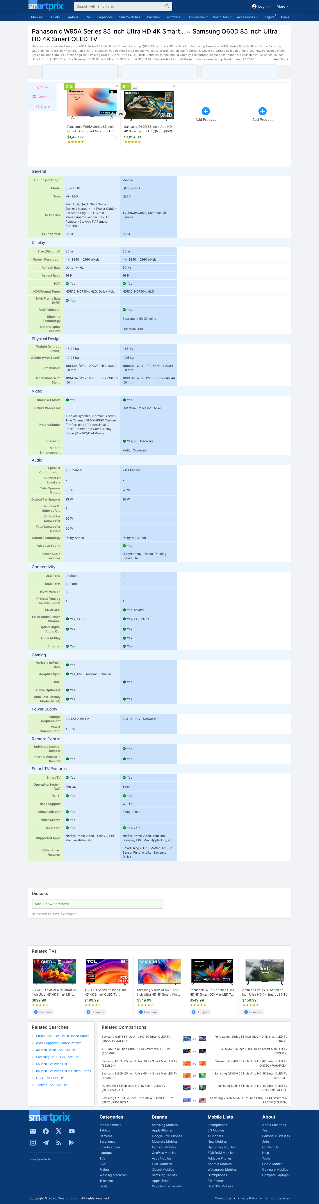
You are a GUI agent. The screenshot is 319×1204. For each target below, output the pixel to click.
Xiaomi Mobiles (163, 1169)
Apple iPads (160, 1181)
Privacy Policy (247, 1198)
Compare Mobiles (275, 1169)
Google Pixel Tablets (167, 1186)
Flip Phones (216, 1181)
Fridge (104, 1169)
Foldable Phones (220, 1158)
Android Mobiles (220, 1164)
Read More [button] (280, 59)
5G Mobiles (216, 1130)
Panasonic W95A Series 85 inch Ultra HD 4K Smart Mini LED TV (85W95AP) (90, 129)
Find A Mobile (272, 1164)
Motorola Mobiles (165, 1141)
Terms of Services (277, 1198)
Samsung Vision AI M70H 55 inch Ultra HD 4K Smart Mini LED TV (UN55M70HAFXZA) (158, 992)
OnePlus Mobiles (164, 1152)
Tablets (54, 17)
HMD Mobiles (162, 1164)
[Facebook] (45, 1131)
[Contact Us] (32, 1131)
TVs (88, 17)
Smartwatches (129, 17)
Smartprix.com (68, 1198)
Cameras (153, 17)
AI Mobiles (215, 1136)
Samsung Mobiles (165, 1125)
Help (265, 1152)
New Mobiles (217, 1141)
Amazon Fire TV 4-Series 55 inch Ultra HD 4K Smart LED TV (265, 992)
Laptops (72, 17)
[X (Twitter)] (58, 1131)
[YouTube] (71, 1131)
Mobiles (37, 17)
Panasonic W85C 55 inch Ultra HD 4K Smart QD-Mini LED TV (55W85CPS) (212, 992)
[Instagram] (32, 1142)
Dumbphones (217, 1175)
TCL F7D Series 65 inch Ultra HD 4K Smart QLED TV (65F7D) (105, 992)
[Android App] (71, 1142)
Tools (266, 1158)
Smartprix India (40, 1159)
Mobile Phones (110, 1125)
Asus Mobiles (161, 1158)
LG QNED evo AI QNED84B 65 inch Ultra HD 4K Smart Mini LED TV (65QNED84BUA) (54, 992)
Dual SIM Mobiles (220, 1186)
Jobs (265, 1141)
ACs (102, 1164)
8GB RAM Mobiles (221, 1152)
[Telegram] (45, 1142)
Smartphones (217, 1125)
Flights (269, 17)
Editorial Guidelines (276, 1136)
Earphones (105, 17)
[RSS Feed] (58, 1142)
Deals (285, 17)
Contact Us (270, 1147)
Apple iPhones (162, 1130)
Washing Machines (113, 1175)
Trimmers (106, 1181)
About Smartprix (274, 1125)
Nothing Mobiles (164, 1147)
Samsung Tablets (164, 1175)
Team (266, 1130)
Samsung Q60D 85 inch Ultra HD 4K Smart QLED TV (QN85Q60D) (148, 129)
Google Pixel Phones (167, 1136)
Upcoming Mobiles (221, 1147)
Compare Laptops (275, 1175)
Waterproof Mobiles (222, 1169)
